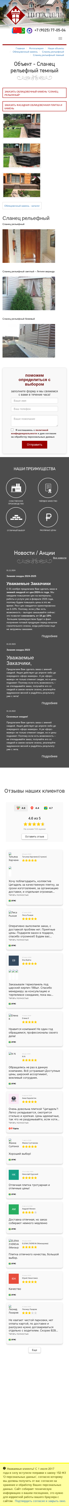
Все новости (59, 557)
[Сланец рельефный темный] (22, 125)
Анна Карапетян (29, 1098)
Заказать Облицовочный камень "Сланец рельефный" (31, 93)
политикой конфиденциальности (29, 431)
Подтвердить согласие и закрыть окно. (40, 1501)
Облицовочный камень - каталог (22, 205)
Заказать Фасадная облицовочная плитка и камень (33, 106)
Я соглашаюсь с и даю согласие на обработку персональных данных (33, 433)
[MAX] (29, 31)
